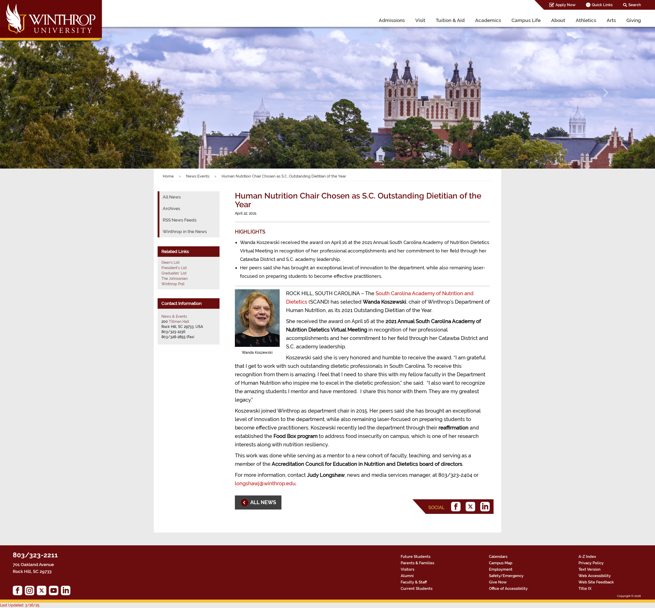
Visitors (407, 569)
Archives (171, 208)
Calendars (498, 556)
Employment (500, 569)
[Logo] (51, 21)
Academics (488, 20)
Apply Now (565, 5)
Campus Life (526, 20)
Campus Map (500, 563)
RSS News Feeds (179, 220)
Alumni (407, 575)
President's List (174, 268)
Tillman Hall (179, 321)
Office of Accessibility (508, 588)
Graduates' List (174, 273)
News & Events (174, 316)
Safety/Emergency (506, 575)
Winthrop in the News (185, 231)
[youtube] (55, 592)
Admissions (392, 20)
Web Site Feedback (596, 582)
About (558, 20)
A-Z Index (587, 556)
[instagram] (31, 592)
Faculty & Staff (414, 582)
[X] (472, 507)
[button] (49, 93)
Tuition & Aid (450, 20)
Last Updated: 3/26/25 (19, 605)
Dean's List (170, 262)
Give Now (498, 582)
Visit (420, 20)
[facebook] (457, 507)
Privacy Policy (591, 563)
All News (172, 197)
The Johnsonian (174, 279)
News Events (197, 176)
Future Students (415, 556)
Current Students (416, 588)
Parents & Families (417, 563)
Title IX (585, 588)
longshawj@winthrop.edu (265, 483)
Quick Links (602, 5)
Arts (611, 20)
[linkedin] (486, 507)
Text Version (589, 569)
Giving (633, 20)
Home (168, 176)
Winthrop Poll (172, 284)
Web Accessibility (594, 575)
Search (634, 5)
